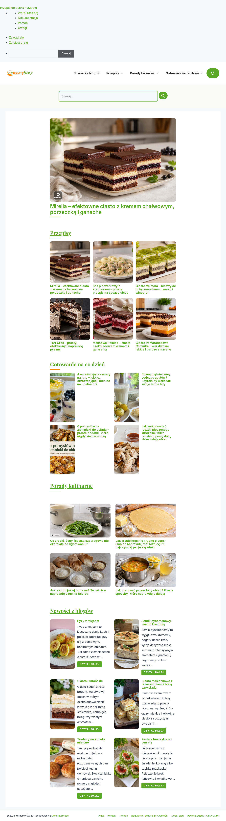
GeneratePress (60, 815)
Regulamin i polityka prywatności (149, 815)
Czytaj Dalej (89, 664)
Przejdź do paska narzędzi (18, 7)
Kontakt (112, 815)
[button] (212, 73)
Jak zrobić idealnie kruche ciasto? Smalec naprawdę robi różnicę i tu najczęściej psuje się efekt (140, 544)
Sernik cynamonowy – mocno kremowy (157, 622)
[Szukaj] (163, 95)
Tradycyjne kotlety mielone (91, 741)
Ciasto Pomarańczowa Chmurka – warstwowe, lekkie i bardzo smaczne (153, 346)
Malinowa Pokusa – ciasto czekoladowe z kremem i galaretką (112, 346)
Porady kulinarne (142, 73)
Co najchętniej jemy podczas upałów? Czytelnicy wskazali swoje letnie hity (156, 379)
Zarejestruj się (18, 42)
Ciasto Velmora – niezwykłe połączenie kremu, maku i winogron (156, 289)
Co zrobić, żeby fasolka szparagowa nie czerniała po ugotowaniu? (79, 542)
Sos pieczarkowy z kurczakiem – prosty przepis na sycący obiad (111, 289)
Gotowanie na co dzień (182, 73)
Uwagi (22, 28)
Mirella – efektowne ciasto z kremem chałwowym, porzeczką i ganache (112, 209)
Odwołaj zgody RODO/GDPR (203, 815)
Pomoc (23, 23)
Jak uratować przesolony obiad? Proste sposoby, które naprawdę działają (144, 592)
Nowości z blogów (87, 73)
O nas (101, 815)
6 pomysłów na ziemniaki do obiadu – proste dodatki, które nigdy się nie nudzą (93, 431)
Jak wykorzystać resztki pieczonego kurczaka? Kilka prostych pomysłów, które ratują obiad (156, 433)
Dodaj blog (177, 815)
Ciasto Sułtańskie (90, 681)
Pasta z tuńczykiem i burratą (156, 741)
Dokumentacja (28, 18)
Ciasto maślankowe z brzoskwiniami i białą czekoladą (157, 684)
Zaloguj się (16, 37)
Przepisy (112, 73)
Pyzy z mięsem (88, 621)
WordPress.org (28, 13)
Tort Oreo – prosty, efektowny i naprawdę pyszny (66, 346)
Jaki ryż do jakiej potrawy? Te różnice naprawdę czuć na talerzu (78, 592)
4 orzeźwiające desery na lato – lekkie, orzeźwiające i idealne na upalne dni (94, 379)
